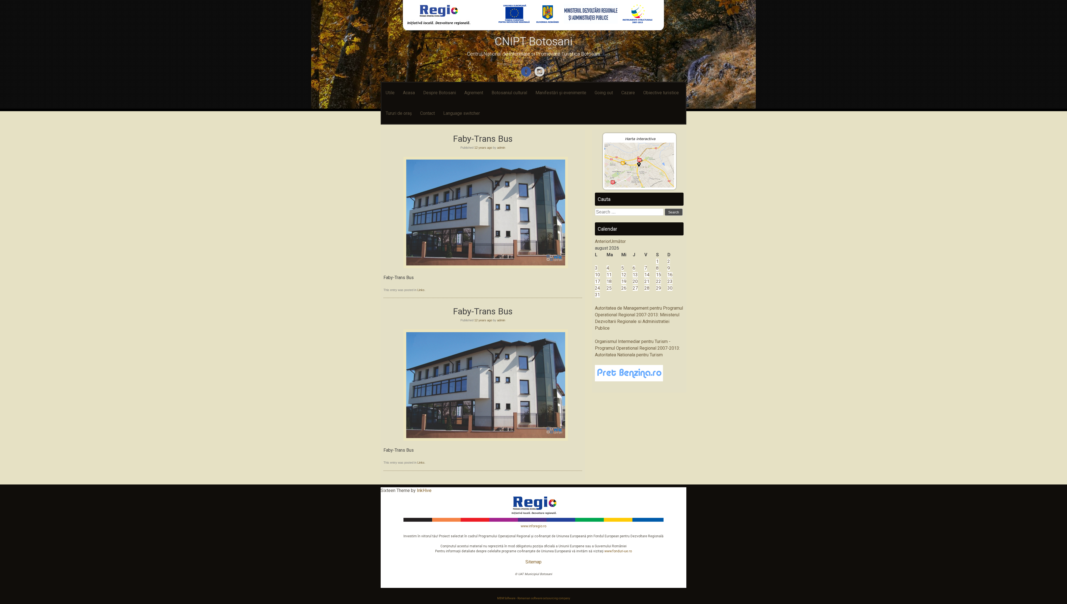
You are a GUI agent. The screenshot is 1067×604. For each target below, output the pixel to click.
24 (597, 288)
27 (635, 288)
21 (646, 281)
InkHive (424, 490)
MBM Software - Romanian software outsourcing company (533, 598)
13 (635, 274)
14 (646, 274)
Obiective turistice (661, 92)
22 (658, 281)
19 (623, 281)
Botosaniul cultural (509, 92)
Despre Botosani (439, 92)
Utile (390, 92)
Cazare (628, 92)
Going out (604, 92)
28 (646, 288)
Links (421, 290)
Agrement (473, 92)
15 (658, 274)
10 (597, 274)
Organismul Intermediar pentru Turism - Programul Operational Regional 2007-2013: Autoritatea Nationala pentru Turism (637, 348)
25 (609, 288)
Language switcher (461, 113)
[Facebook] (526, 75)
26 (623, 288)
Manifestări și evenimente (560, 92)
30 (669, 288)
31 (597, 294)
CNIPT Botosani (533, 41)
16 (669, 274)
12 (623, 274)
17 (597, 281)
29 (658, 288)
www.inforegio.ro (533, 526)
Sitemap (533, 562)
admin (501, 147)
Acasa (409, 92)
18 (609, 281)
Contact (427, 113)
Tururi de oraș (399, 113)
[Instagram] (540, 75)
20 (635, 281)
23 (669, 281)
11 (609, 274)
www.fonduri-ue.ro (618, 551)
